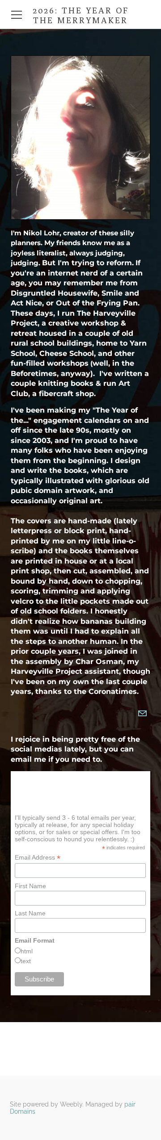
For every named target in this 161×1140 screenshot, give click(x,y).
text (26, 961)
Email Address (37, 857)
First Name (30, 885)
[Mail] (142, 713)
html (27, 951)
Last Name (30, 913)
